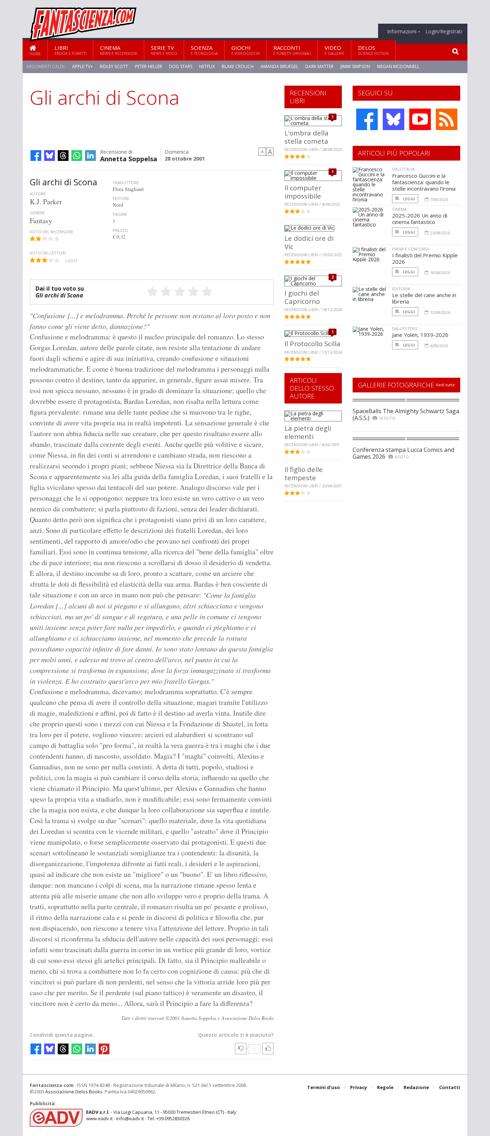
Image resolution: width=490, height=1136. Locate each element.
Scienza (204, 50)
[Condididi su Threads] (63, 155)
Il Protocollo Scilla (312, 343)
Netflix (207, 66)
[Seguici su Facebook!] (367, 119)
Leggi (408, 198)
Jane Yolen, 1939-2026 (420, 334)
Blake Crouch (238, 66)
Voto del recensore (51, 232)
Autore (38, 194)
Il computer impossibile (302, 191)
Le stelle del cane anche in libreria (424, 298)
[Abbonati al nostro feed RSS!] (446, 119)
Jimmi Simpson (355, 66)
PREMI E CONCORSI (410, 249)
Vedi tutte (445, 384)
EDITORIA (401, 289)
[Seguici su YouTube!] (420, 119)
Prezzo (120, 230)
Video (334, 50)
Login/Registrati (443, 31)
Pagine (120, 214)
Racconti (292, 50)
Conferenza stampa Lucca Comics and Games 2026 (403, 453)
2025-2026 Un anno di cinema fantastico (419, 218)
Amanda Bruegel (279, 66)
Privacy (358, 1087)
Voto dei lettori (48, 253)
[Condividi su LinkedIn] (90, 155)
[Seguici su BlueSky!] (393, 119)
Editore (121, 198)
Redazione (416, 1087)
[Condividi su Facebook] (36, 155)
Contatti (449, 1087)
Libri (70, 50)
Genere (37, 213)
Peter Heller (148, 66)
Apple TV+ (82, 66)
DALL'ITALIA (403, 169)
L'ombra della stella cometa (306, 136)
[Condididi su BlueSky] (49, 155)
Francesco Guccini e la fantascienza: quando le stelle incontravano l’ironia (424, 182)
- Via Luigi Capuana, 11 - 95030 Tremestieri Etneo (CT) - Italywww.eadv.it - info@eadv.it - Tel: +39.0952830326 (161, 1115)
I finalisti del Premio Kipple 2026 (425, 258)
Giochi (245, 50)
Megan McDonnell (398, 66)
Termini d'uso (323, 1087)
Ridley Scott (114, 66)
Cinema (118, 50)
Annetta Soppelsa (128, 158)
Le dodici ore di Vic (309, 242)
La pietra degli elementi (307, 432)
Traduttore (126, 183)
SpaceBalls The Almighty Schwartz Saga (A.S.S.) (406, 414)
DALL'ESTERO (405, 328)
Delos (373, 50)
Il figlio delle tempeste (303, 473)
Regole (385, 1087)
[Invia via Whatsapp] (77, 155)
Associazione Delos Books (74, 1091)
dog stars (180, 66)
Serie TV (164, 50)
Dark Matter (319, 66)
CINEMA (399, 209)
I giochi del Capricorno (302, 296)
